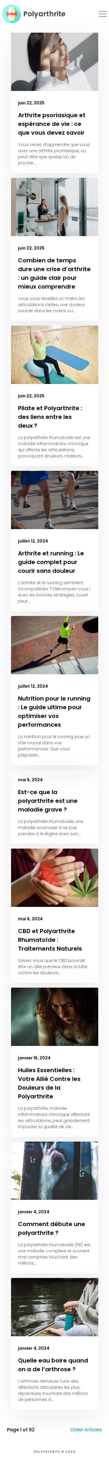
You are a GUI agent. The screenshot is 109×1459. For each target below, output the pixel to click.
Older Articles (86, 1429)
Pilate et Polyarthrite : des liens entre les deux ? (50, 417)
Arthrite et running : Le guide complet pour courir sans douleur (51, 562)
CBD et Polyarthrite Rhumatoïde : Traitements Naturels (50, 940)
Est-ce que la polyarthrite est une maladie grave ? (48, 801)
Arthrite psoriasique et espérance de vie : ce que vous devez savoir (51, 124)
